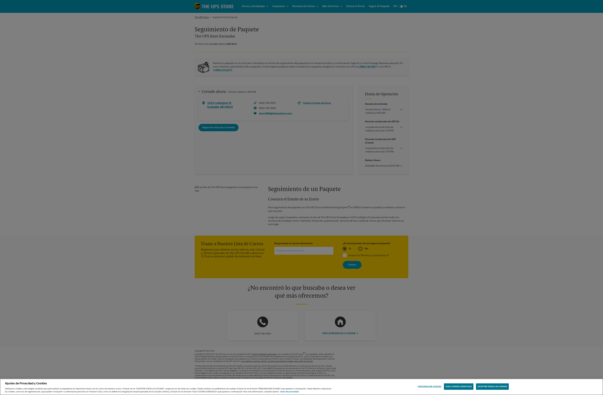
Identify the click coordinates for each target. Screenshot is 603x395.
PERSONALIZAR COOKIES (429, 387)
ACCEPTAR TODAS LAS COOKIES (492, 387)
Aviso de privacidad (289, 392)
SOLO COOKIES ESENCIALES (459, 387)
